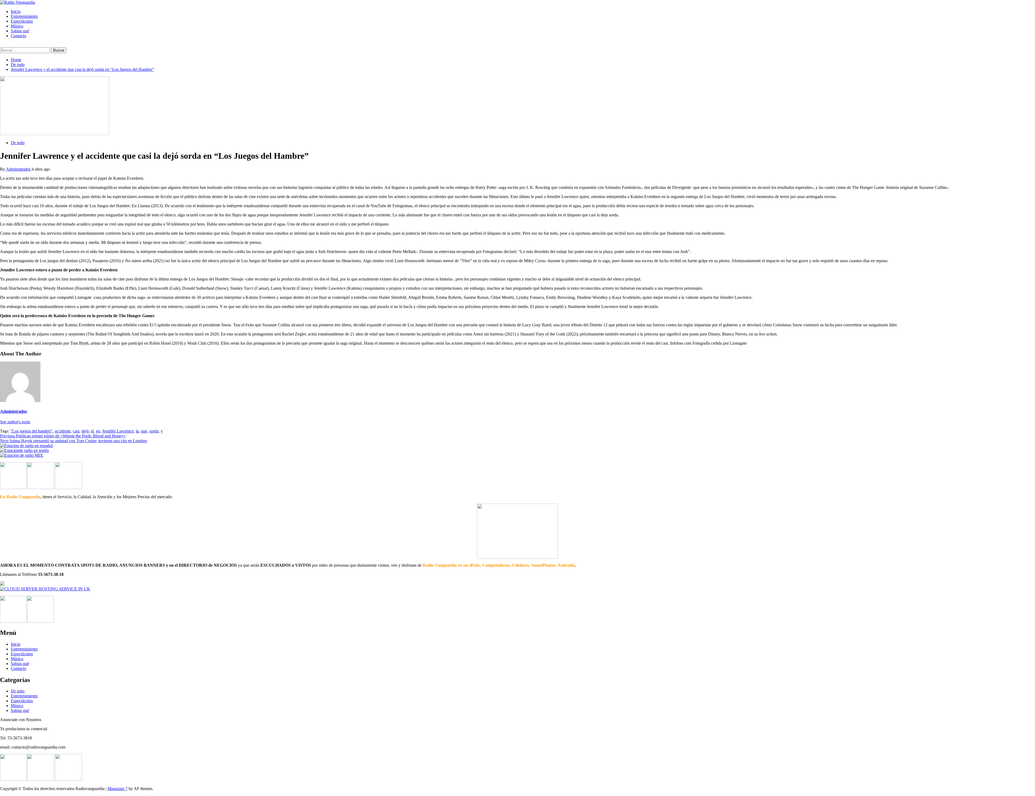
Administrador (19, 169)
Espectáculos (22, 21)
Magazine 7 (117, 788)
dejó (85, 431)
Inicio (15, 11)
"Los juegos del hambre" (31, 431)
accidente (63, 431)
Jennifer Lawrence (118, 431)
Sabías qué (20, 31)
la (137, 431)
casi (76, 431)
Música (17, 26)
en (98, 431)
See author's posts (15, 422)
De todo (18, 142)
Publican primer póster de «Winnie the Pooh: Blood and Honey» (63, 436)
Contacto (18, 35)
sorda (153, 431)
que (144, 431)
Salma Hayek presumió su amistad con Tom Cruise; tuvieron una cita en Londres (73, 440)
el (92, 431)
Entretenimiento (24, 16)
